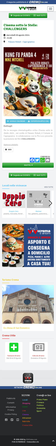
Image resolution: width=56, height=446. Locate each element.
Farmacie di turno (13, 356)
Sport (39, 411)
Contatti (10, 403)
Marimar (38, 211)
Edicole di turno (38, 356)
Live (24, 410)
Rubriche (26, 421)
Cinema (25, 414)
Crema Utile (27, 425)
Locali (25, 400)
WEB (9, 150)
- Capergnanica (21, 42)
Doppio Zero (14, 211)
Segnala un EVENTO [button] (21, 15)
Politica (40, 405)
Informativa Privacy (11, 408)
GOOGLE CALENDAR (17, 121)
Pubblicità (10, 398)
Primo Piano (42, 399)
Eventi (25, 407)
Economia (41, 408)
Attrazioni (26, 418)
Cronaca (40, 402)
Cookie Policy (11, 414)
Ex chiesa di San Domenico (17, 328)
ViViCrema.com (31, 439)
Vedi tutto (48, 187)
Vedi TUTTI (40, 15)
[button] (50, 203)
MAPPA (27, 165)
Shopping (26, 403)
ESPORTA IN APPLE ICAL (39, 121)
